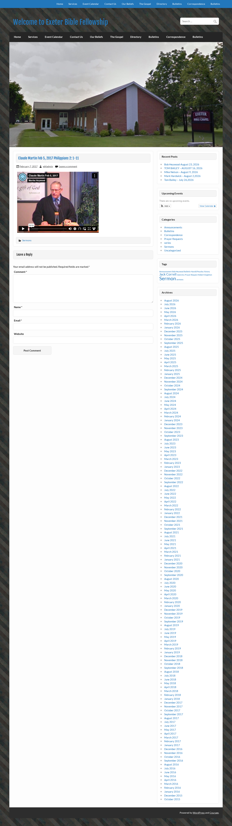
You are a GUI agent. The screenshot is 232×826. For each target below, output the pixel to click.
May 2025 (170, 358)
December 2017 (173, 702)
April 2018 (170, 687)
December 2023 (173, 424)
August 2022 (171, 486)
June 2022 (170, 493)
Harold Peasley (197, 271)
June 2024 (170, 400)
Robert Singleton (205, 275)
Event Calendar (91, 3)
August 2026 (171, 300)
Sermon (167, 278)
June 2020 (170, 586)
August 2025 (171, 346)
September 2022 (173, 482)
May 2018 (170, 683)
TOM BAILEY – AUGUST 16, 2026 (183, 168)
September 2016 (173, 760)
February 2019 (172, 648)
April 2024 (170, 408)
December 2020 (173, 563)
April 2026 (170, 315)
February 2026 (172, 323)
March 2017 (171, 737)
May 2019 (170, 636)
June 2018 (170, 679)
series (167, 242)
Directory (162, 3)
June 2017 (170, 725)
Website (19, 334)
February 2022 (172, 509)
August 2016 (171, 764)
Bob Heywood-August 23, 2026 (181, 164)
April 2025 (170, 362)
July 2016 (169, 768)
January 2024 (172, 420)
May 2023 (170, 451)
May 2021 (170, 544)
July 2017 (169, 721)
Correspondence (196, 3)
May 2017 (170, 729)
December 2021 (173, 516)
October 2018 (172, 663)
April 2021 (170, 547)
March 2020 (171, 598)
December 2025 (173, 331)
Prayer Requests (173, 238)
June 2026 (170, 308)
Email (18, 320)
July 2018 (169, 675)
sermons (179, 279)
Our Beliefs (128, 3)
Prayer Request (191, 275)
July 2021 (169, 536)
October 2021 (172, 524)
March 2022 (171, 505)
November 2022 (173, 474)
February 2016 (172, 787)
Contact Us (110, 3)
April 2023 (170, 455)
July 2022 (169, 489)
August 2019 (171, 625)
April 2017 (170, 733)
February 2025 (172, 370)
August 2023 (171, 439)
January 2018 (172, 698)
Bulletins (177, 3)
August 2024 (171, 393)
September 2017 (173, 714)
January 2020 (172, 605)
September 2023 (173, 435)
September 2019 (173, 621)
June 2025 (170, 354)
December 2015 (173, 795)
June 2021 (170, 540)
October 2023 (172, 431)
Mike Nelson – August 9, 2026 (181, 172)
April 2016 (170, 779)
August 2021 (171, 532)
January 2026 (172, 327)
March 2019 (171, 644)
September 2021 (173, 528)
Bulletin (187, 271)
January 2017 (172, 745)
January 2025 (172, 373)
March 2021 (171, 551)
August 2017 (171, 718)
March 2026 (171, 319)
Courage (214, 812)
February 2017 (172, 741)
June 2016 (170, 772)
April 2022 (170, 501)
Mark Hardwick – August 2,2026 (182, 175)
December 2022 (173, 470)
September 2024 (173, 389)
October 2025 (172, 338)
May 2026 (170, 312)
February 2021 (172, 555)
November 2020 (173, 567)
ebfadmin (48, 166)
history (207, 271)
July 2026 (169, 304)
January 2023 (172, 466)
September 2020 (173, 574)
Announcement (165, 271)
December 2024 (173, 377)
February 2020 (172, 602)
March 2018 (171, 690)
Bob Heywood (178, 271)
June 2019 (170, 632)
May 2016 (170, 776)
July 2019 (169, 629)
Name (18, 307)
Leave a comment (68, 166)
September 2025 (173, 342)
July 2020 (169, 582)
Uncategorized (172, 250)
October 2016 (172, 756)
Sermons (26, 240)
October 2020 (172, 571)
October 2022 (172, 478)
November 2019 (173, 613)
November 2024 (173, 381)
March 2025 (171, 366)
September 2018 (173, 667)
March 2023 (171, 458)
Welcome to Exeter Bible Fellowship (60, 22)
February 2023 (172, 462)
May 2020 (170, 590)
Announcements (173, 227)
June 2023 (170, 447)
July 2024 (169, 396)
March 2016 (171, 783)
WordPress (199, 812)
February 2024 (172, 416)
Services (72, 3)
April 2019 (170, 640)
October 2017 (172, 710)
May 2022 (170, 497)
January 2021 (172, 559)
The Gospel (145, 3)
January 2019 (172, 652)
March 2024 (171, 412)
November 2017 (173, 706)
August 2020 (171, 578)
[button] (165, 206)
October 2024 (172, 385)
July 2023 (169, 443)
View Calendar (207, 205)
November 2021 (173, 520)
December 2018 (173, 656)
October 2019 (172, 617)
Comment (20, 272)
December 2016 (173, 749)
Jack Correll (167, 274)
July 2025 (169, 350)
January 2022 (172, 513)
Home (60, 3)
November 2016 (173, 752)
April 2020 (170, 594)
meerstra (180, 275)
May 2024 (170, 404)
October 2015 (172, 799)
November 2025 (173, 335)
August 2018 (171, 671)
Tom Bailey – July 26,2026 (179, 179)
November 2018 (173, 660)
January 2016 (172, 791)
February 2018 (172, 694)
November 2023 (173, 428)
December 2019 (173, 609)
